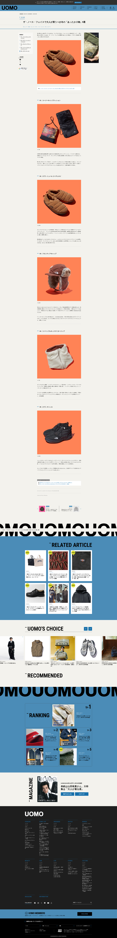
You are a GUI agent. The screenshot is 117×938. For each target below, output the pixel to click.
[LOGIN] (111, 7)
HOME (3, 529)
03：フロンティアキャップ (26, 44)
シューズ (32, 26)
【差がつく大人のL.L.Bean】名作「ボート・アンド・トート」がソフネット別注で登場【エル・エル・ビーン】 (35, 576)
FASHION (74, 7)
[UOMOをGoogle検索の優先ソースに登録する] (22, 68)
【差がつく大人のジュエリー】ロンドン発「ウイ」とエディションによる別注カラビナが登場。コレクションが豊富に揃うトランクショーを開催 (58, 576)
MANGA (103, 7)
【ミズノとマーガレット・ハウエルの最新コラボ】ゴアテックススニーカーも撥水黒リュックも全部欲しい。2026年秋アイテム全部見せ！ (84, 758)
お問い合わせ (41, 929)
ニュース (28, 572)
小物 (29, 26)
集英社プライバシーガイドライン (30, 930)
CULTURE (103, 8)
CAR (81, 8)
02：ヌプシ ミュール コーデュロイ (25, 41)
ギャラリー (79, 714)
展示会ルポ (81, 734)
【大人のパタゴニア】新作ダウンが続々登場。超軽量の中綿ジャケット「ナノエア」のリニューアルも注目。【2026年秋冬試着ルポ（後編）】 (84, 739)
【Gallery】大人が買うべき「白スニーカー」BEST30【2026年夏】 (83, 716)
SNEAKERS (89, 7)
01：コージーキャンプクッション (26, 37)
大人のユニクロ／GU (49, 734)
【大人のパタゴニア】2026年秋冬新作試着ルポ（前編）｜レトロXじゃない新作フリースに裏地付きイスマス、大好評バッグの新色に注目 (51, 758)
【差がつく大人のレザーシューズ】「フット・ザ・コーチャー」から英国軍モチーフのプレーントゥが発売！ (35, 608)
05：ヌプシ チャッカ (25, 51)
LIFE (88, 8)
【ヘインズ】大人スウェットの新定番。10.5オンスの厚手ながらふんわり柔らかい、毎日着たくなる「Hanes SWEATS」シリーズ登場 (81, 609)
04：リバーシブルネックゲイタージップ (26, 48)
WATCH (95, 7)
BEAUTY (74, 8)
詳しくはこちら (78, 2)
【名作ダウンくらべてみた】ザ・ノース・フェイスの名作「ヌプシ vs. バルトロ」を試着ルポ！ (55, 482)
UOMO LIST (82, 7)
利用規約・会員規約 (42, 930)
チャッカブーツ (48, 26)
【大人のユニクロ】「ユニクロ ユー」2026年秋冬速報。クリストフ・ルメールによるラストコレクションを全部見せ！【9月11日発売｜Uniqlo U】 (51, 739)
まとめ (23, 17)
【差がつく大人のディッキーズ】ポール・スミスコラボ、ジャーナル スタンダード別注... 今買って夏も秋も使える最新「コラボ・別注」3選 (81, 576)
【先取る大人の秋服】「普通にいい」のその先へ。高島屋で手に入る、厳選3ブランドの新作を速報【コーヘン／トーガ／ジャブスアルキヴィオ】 (58, 609)
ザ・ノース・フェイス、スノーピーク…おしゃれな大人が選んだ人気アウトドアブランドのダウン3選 (56, 88)
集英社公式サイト (27, 929)
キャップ (25, 26)
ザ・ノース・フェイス (40, 26)
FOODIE (95, 8)
